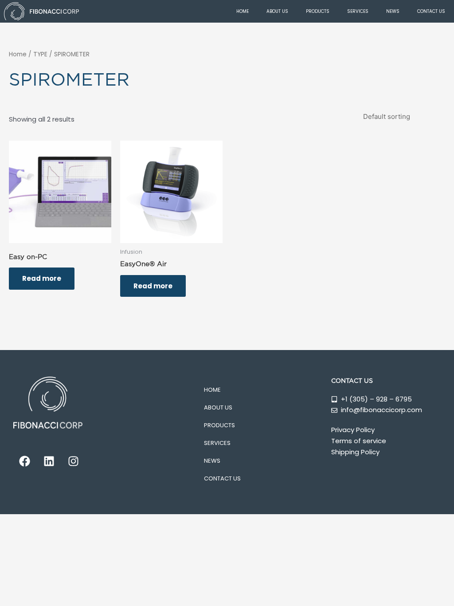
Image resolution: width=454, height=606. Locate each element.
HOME (242, 11)
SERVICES (357, 11)
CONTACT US (431, 11)
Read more (41, 278)
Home (18, 54)
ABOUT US (277, 11)
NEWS (392, 11)
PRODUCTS (317, 11)
